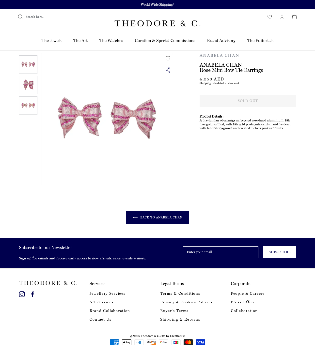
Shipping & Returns (180, 319)
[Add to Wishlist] (168, 58)
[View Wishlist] (270, 17)
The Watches (111, 40)
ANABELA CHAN (219, 55)
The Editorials (260, 40)
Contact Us (100, 319)
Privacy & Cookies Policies (186, 302)
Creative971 (177, 336)
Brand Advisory (221, 40)
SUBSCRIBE (279, 252)
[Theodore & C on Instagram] (22, 293)
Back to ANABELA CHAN (161, 217)
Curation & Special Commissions (165, 40)
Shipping (205, 83)
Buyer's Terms (174, 311)
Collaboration (244, 311)
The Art (80, 40)
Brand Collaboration (110, 311)
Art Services (101, 302)
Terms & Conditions (180, 293)
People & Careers (248, 293)
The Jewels (52, 40)
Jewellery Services (107, 293)
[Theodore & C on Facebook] (32, 293)
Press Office (243, 302)
